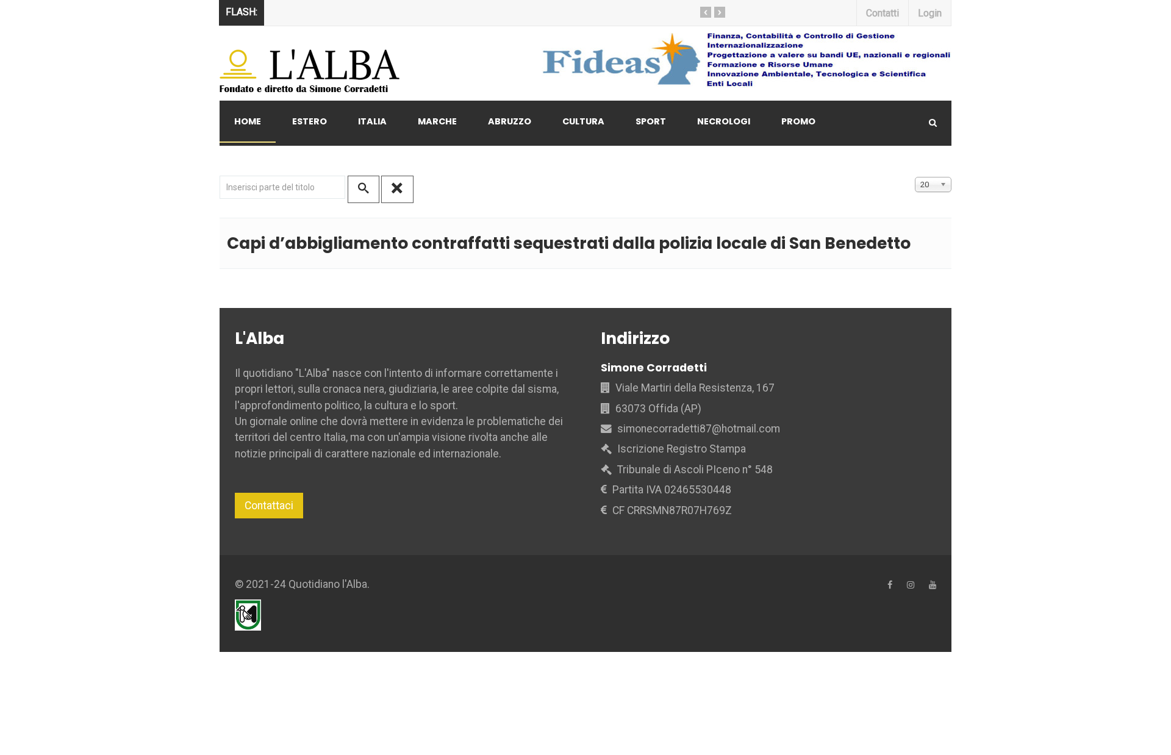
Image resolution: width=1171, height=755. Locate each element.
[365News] (311, 63)
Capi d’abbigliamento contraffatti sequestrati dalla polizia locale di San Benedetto (569, 243)
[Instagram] (910, 585)
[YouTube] (932, 585)
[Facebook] (889, 585)
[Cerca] (363, 189)
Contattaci (269, 505)
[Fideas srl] (729, 60)
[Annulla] (397, 189)
